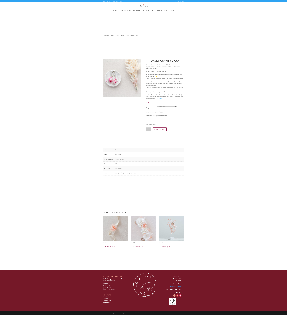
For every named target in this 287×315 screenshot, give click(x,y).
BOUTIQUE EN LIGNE (125, 10)
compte (175, 1)
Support (148, 107)
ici (163, 112)
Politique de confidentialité (134, 313)
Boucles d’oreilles (120, 35)
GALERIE (153, 10)
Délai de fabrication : (151, 124)
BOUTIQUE (111, 35)
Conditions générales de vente (149, 313)
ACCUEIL (115, 10)
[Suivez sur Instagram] (180, 295)
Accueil (105, 35)
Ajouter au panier (159, 129)
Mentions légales (121, 313)
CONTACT (171, 10)
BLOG (165, 10)
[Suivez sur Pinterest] (177, 295)
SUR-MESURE (136, 10)
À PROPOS (159, 10)
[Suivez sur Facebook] (174, 295)
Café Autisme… (160, 98)
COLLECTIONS (145, 10)
